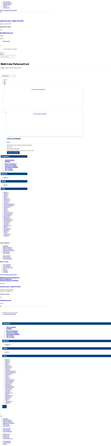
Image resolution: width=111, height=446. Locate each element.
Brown (6, 198)
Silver (5, 231)
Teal (5, 233)
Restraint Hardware (11, 167)
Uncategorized (9, 160)
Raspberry (7, 225)
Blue (5, 197)
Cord (8, 142)
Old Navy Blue (8, 220)
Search (2, 53)
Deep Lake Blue (8, 205)
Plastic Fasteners (11, 165)
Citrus (5, 202)
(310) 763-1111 (5, 21)
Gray (5, 210)
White (5, 194)
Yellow (6, 235)
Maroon (6, 217)
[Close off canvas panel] (4, 406)
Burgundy (6, 199)
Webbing (7, 161)
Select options (13, 152)
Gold (5, 208)
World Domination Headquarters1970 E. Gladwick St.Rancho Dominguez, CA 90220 (10, 279)
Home (2, 68)
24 (4, 81)
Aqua (5, 195)
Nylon (5, 177)
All (4, 84)
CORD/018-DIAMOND (14, 138)
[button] (1, 38)
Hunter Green (8, 212)
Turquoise (7, 234)
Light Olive (7, 215)
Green (5, 211)
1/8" (5, 185)
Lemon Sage (7, 214)
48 (4, 82)
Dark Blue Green (8, 204)
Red (5, 227)
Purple (6, 224)
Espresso (6, 207)
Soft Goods (8, 168)
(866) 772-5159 (18, 21)
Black (5, 192)
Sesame (6, 230)
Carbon (6, 201)
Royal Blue (7, 228)
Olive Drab (7, 221)
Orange (6, 222)
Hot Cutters (9, 170)
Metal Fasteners (10, 164)
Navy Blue (7, 218)
